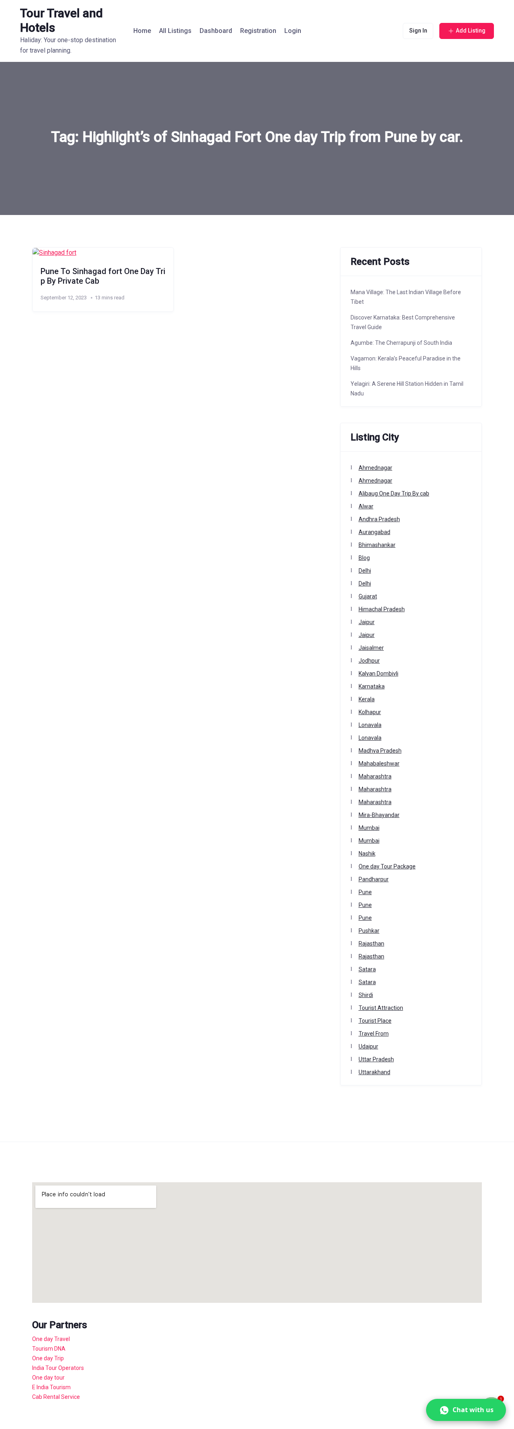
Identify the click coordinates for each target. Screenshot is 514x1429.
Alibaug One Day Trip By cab (394, 493)
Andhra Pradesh (379, 519)
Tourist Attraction (381, 1008)
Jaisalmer (371, 648)
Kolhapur (370, 712)
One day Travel (51, 1339)
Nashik (367, 853)
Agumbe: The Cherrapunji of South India (401, 343)
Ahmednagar (375, 468)
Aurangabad (374, 532)
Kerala (367, 699)
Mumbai (369, 828)
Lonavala (370, 725)
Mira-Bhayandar (379, 815)
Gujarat (368, 596)
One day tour (48, 1377)
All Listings (175, 31)
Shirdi (366, 995)
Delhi (365, 570)
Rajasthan (371, 943)
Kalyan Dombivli (378, 673)
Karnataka (372, 686)
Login (292, 31)
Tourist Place (375, 1020)
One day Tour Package (387, 866)
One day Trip (48, 1358)
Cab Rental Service (56, 1397)
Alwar (366, 506)
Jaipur (367, 622)
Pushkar (369, 930)
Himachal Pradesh (382, 609)
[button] (466, 1410)
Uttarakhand (374, 1072)
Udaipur (368, 1046)
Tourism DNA (48, 1348)
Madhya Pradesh (380, 750)
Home (142, 31)
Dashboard (216, 31)
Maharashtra (375, 776)
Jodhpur (369, 660)
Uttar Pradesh (376, 1059)
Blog (364, 558)
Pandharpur (374, 879)
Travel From (374, 1033)
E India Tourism (51, 1387)
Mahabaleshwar (379, 763)
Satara (367, 969)
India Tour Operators (58, 1368)
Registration (258, 31)
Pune (365, 892)
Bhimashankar (377, 545)
